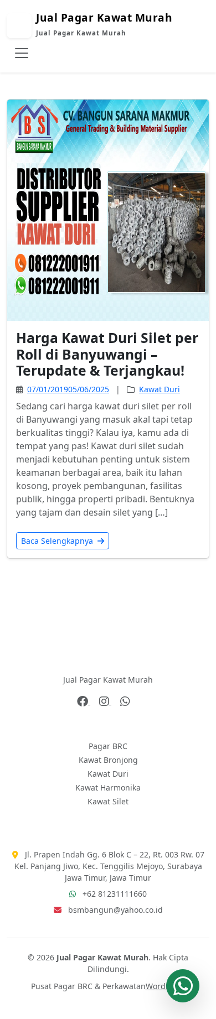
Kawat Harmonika (108, 787)
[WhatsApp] (125, 701)
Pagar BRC (108, 746)
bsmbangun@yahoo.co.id (115, 909)
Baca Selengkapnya (58, 541)
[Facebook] (83, 701)
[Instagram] (105, 701)
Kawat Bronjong (108, 760)
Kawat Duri (159, 389)
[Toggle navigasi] (22, 53)
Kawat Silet (108, 801)
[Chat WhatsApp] (182, 985)
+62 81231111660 (115, 893)
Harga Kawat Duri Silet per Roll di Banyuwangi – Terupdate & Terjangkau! (107, 354)
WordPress (166, 986)
